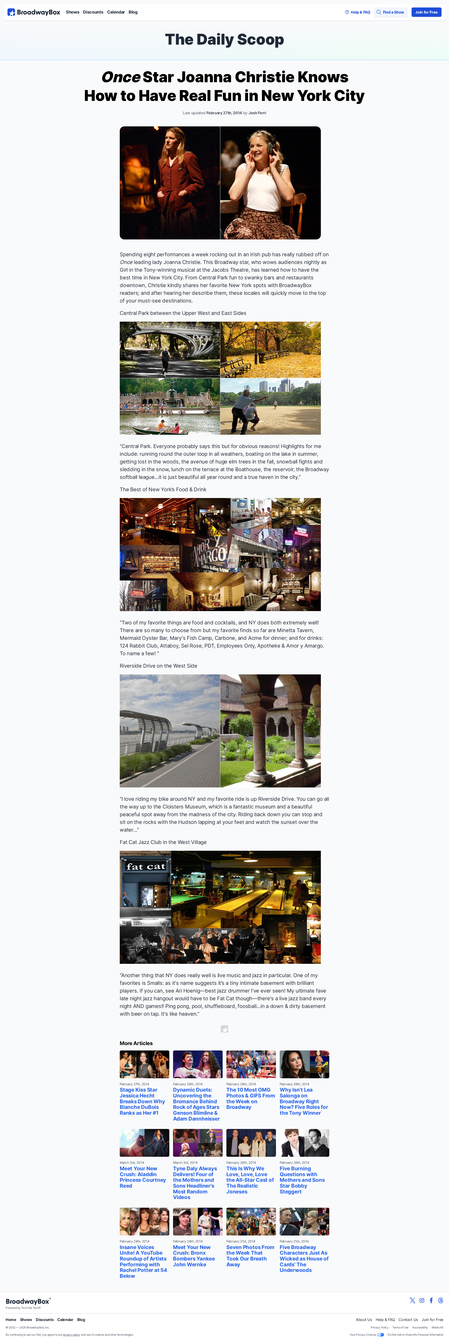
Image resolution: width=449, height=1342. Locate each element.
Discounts (93, 12)
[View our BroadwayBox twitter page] (412, 1300)
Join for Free (426, 12)
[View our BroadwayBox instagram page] (422, 1300)
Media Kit (437, 1327)
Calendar (116, 12)
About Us (364, 1319)
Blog (133, 12)
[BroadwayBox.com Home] (33, 12)
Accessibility (420, 1327)
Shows (72, 12)
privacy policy (71, 1334)
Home (11, 1319)
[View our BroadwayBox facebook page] (431, 1300)
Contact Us (408, 1319)
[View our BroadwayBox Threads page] (440, 1300)
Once (126, 262)
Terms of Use (400, 1327)
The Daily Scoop (224, 39)
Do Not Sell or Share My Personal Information (415, 1334)
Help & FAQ (385, 1319)
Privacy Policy (380, 1327)
